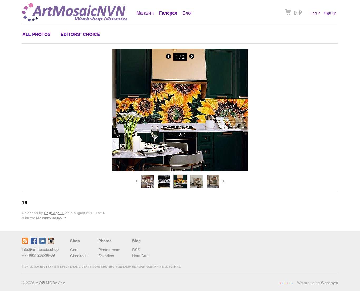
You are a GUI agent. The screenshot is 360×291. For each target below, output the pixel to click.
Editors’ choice (80, 34)
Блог (187, 12)
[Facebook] (34, 242)
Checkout (78, 255)
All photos (36, 34)
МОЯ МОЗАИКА (50, 282)
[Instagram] (51, 242)
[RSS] (25, 242)
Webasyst (329, 282)
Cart (73, 249)
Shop (75, 241)
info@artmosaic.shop (40, 249)
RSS (136, 249)
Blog (136, 241)
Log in (315, 12)
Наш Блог (141, 255)
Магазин (145, 12)
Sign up (330, 12)
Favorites (106, 255)
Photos (104, 241)
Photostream (109, 249)
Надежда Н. (54, 212)
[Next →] (180, 170)
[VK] (42, 242)
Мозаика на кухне (51, 217)
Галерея (168, 12)
